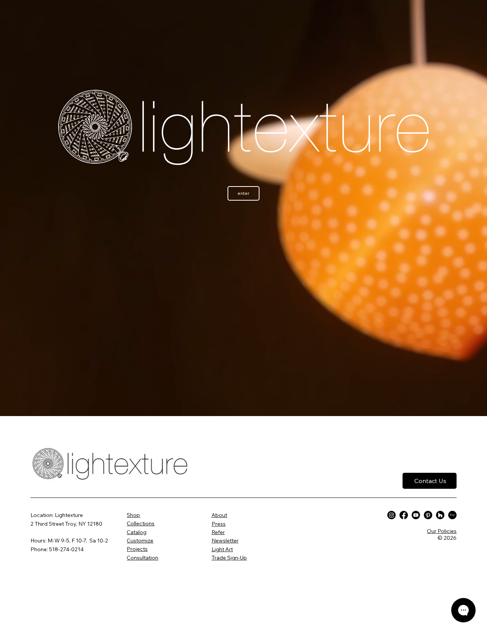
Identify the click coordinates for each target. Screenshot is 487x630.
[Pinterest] (428, 515)
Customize (140, 540)
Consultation (142, 557)
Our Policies (442, 531)
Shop (133, 515)
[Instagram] (391, 515)
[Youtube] (416, 515)
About (219, 515)
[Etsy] (452, 515)
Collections (140, 523)
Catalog (136, 532)
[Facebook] (403, 515)
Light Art (222, 549)
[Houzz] (440, 515)
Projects (137, 548)
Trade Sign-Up (229, 557)
